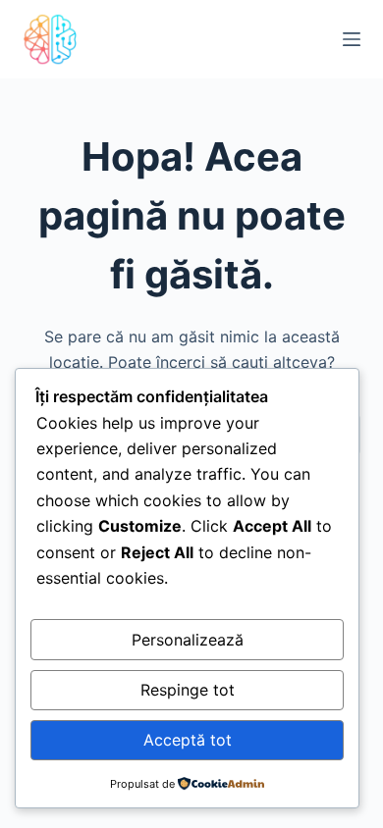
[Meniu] (351, 39)
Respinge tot (187, 689)
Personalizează (188, 639)
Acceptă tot (187, 740)
